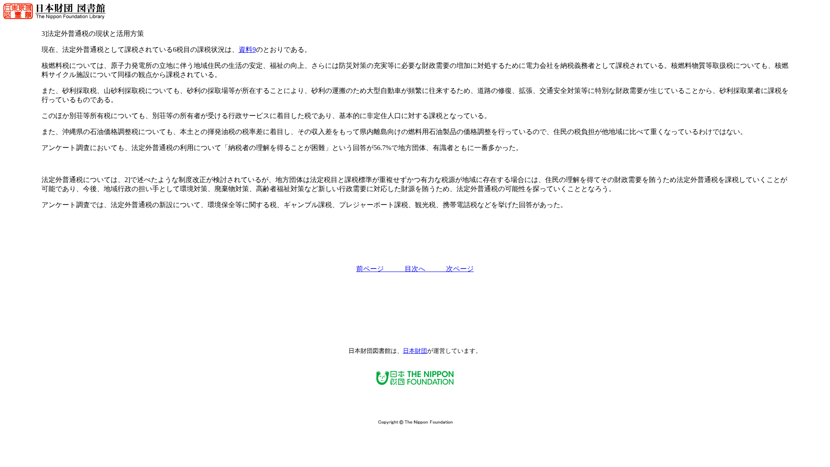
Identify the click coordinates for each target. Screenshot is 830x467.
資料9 (247, 49)
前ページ (380, 268)
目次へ (425, 268)
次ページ (460, 268)
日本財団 (415, 351)
